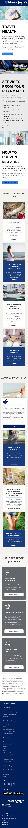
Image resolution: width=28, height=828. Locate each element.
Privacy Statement (12, 418)
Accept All (14, 426)
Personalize (14, 422)
